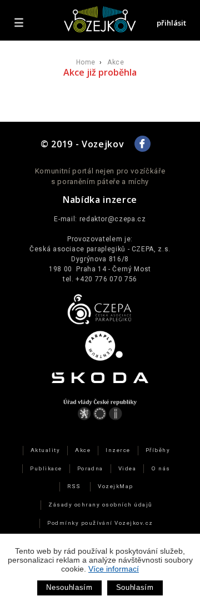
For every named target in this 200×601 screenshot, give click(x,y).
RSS (74, 486)
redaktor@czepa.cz (112, 219)
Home (86, 62)
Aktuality (45, 450)
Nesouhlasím (69, 587)
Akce (115, 62)
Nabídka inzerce (100, 199)
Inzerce (118, 450)
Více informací (113, 568)
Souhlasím (135, 587)
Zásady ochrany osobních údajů (100, 504)
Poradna (90, 468)
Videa (127, 468)
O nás (160, 468)
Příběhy (158, 450)
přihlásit (171, 23)
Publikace (46, 468)
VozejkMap (115, 486)
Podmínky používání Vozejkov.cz (100, 523)
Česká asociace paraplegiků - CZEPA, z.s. (100, 249)
